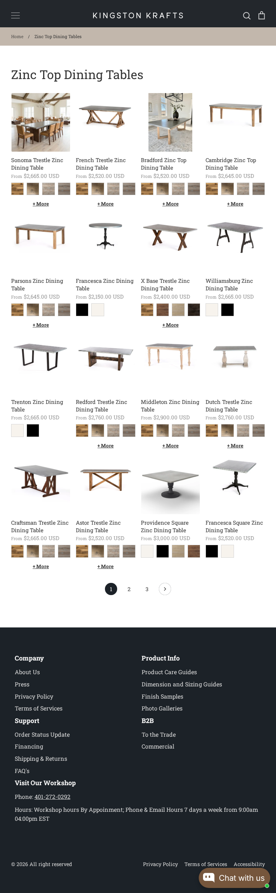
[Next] (165, 591)
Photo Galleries (162, 708)
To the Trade (159, 734)
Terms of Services (39, 708)
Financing (29, 746)
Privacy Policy (34, 696)
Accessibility (249, 864)
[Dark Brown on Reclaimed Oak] (194, 309)
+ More (41, 204)
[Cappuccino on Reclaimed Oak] (33, 189)
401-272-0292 (52, 796)
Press (22, 684)
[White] (97, 309)
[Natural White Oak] (178, 309)
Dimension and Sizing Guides (182, 684)
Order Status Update (42, 734)
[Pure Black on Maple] (162, 551)
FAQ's (22, 770)
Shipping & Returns (41, 758)
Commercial (158, 746)
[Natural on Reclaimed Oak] (17, 189)
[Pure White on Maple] (147, 551)
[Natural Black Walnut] (162, 309)
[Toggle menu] (15, 15)
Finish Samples (162, 696)
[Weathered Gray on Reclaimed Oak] (64, 189)
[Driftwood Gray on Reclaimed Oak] (48, 189)
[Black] (82, 309)
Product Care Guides (169, 672)
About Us (27, 672)
